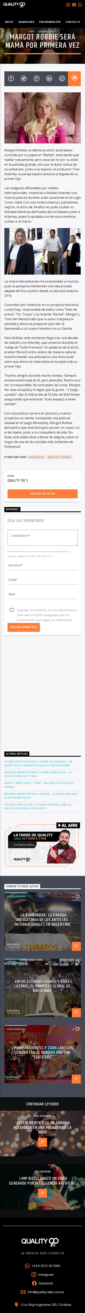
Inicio (9, 22)
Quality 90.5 (18, 480)
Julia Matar (13, 944)
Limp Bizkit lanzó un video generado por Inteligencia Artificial (42, 1181)
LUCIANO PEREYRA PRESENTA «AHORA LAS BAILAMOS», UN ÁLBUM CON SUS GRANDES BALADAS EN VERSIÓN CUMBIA (38, 763)
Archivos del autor (42, 493)
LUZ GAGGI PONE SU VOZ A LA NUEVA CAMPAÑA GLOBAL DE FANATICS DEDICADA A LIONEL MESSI (38, 806)
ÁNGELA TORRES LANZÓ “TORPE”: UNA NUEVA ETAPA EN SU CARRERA (38, 785)
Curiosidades (47, 31)
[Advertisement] (42, 694)
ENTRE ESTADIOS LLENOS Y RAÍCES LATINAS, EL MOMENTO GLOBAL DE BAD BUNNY (43, 986)
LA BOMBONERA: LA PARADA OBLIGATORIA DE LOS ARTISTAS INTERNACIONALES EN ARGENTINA (42, 920)
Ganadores (26, 22)
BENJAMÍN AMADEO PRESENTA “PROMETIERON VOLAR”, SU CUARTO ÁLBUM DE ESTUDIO (38, 774)
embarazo (36, 457)
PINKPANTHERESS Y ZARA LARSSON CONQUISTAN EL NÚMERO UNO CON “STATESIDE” (43, 1053)
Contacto (72, 22)
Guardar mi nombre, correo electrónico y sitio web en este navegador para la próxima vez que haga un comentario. (47, 610)
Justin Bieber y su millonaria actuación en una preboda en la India (42, 1127)
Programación (49, 22)
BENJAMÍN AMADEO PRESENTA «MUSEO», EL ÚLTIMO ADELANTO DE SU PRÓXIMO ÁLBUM (41, 796)
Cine (31, 31)
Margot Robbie (59, 457)
